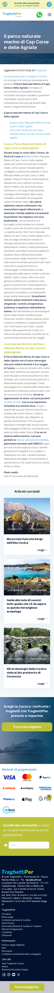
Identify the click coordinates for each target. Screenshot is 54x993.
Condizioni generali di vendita (16, 920)
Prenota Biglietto (27, 987)
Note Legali (7, 917)
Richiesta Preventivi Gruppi (15, 969)
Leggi (40, 550)
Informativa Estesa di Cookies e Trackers (21, 926)
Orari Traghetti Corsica (13, 963)
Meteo (5, 966)
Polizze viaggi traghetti (13, 945)
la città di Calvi (12, 402)
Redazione (41, 70)
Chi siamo (6, 914)
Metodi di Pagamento (12, 929)
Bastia (27, 156)
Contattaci (7, 932)
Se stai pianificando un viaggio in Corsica (25, 76)
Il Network (7, 935)
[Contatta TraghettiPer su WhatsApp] (18, 974)
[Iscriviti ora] (49, 4)
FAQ (4, 948)
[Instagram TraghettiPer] (9, 974)
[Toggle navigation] (49, 14)
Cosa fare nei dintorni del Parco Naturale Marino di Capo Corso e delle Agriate (30, 134)
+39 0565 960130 (33, 880)
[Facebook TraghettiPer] (4, 974)
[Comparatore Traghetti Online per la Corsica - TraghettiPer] (12, 14)
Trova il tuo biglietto (27, 727)
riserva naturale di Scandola (32, 440)
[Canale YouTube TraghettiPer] (14, 974)
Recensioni (7, 951)
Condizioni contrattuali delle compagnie (21, 954)
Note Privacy (8, 923)
